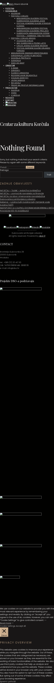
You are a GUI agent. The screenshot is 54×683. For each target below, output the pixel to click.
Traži (49, 174)
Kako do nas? (17, 63)
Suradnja (16, 60)
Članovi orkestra (20, 73)
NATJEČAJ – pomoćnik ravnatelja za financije (22, 193)
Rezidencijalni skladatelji (24, 75)
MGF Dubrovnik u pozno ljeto (31, 43)
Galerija (15, 90)
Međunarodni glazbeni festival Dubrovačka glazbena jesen (32, 19)
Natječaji (16, 83)
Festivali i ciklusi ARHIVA (23, 38)
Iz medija (15, 95)
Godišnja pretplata (21, 58)
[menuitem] (11, 102)
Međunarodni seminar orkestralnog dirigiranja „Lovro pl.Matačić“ (29, 54)
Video (14, 93)
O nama (14, 68)
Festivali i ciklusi (19, 16)
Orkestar (10, 65)
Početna (10, 8)
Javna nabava (18, 80)
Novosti (10, 98)
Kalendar (15, 13)
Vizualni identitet (20, 78)
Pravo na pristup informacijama (27, 85)
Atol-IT (42, 236)
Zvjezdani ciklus (25, 41)
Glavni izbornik (21, 4)
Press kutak (11, 88)
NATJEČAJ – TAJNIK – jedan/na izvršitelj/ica (20, 190)
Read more (5, 623)
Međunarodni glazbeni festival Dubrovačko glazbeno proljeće (33, 29)
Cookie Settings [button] (7, 626)
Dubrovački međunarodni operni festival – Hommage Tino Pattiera (33, 34)
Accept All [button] (21, 626)
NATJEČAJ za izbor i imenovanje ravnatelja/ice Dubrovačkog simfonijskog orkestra (22, 198)
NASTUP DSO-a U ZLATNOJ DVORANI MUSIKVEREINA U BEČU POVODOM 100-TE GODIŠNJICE (27, 209)
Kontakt (10, 100)
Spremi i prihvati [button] (8, 681)
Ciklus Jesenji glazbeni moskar (32, 45)
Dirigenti (15, 70)
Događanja (11, 11)
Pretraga (4, 170)
